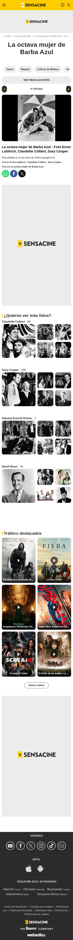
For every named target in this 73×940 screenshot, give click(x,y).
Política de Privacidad (21, 910)
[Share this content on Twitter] (22, 173)
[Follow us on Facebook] (21, 846)
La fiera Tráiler (54, 579)
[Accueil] (33, 5)
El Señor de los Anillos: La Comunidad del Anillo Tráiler (54, 673)
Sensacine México (48, 894)
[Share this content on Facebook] (13, 173)
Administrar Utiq (43, 910)
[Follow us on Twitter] (31, 846)
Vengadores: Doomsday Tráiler (19, 626)
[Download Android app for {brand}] (42, 868)
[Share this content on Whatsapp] (5, 173)
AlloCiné (8, 889)
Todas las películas (22, 36)
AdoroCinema (14, 894)
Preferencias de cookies (36, 914)
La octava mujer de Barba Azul (47, 36)
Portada (7, 36)
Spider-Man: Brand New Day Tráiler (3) (54, 626)
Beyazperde (54, 889)
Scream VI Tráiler (19, 673)
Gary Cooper (54, 162)
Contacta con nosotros (41, 906)
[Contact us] (62, 846)
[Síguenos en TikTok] (52, 846)
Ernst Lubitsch (18, 162)
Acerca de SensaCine (15, 906)
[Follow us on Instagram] (41, 846)
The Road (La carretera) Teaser (19, 579)
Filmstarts (29, 889)
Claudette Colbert (37, 162)
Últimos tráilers (36, 685)
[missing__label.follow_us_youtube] (11, 846)
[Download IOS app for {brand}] (30, 868)
